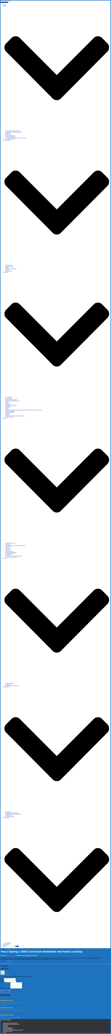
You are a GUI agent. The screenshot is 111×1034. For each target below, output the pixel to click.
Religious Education (10, 412)
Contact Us (5, 945)
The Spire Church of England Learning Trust (16, 137)
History (7, 407)
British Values (9, 271)
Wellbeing (8, 544)
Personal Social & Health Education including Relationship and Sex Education (23, 410)
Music (7, 408)
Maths (7, 403)
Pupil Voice (8, 684)
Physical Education (10, 411)
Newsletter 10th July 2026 (7, 1000)
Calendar (8, 550)
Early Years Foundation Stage (12, 400)
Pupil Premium (9, 265)
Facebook (8, 942)
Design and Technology (11, 405)
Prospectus (8, 546)
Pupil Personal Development (12, 685)
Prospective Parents (10, 139)
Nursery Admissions (10, 135)
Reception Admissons (11, 136)
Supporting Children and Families (13, 814)
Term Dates (8, 548)
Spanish (7, 414)
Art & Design (8, 398)
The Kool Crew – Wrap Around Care (14, 555)
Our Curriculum (9, 397)
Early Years (8, 133)
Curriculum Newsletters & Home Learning (15, 415)
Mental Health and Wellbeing (12, 813)
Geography (8, 406)
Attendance (8, 811)
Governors (8, 134)
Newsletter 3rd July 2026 (6, 1007)
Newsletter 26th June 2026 (7, 1015)
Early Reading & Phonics (11, 399)
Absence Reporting (10, 553)
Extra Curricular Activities (11, 557)
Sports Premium (9, 266)
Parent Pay (8, 554)
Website (2, 981)
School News (9, 961)
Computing (8, 404)
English (7, 401)
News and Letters (7, 943)
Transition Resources (10, 543)
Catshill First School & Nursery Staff (14, 132)
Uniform (7, 547)
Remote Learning (10, 417)
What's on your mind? (5, 988)
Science (7, 413)
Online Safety (9, 815)
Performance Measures (11, 268)
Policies (7, 269)
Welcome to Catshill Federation (13, 130)
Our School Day (9, 551)
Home (4, 4)
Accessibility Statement (6, 1019)
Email (2, 980)
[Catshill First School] (6, 1)
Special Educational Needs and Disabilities (15, 545)
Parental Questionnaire (11, 552)
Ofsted (7, 267)
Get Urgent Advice (10, 816)
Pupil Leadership (9, 683)
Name (2, 978)
